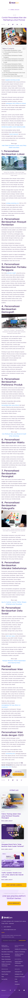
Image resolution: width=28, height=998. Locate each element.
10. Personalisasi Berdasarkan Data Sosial (14, 72)
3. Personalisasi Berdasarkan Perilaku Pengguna (12, 56)
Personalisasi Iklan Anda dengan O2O (13, 76)
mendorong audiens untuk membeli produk (13, 126)
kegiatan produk (12, 80)
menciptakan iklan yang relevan (10, 405)
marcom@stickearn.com (10, 929)
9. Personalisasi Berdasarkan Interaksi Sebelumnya (13, 70)
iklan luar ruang (10, 636)
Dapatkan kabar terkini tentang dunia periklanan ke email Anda (11, 936)
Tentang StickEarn (6, 971)
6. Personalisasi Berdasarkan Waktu (12, 64)
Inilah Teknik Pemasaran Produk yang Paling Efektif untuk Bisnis (14, 146)
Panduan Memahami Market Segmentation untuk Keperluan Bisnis (14, 661)
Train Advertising (5, 956)
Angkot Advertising (6, 961)
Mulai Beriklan (14, 903)
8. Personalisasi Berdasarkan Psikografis (13, 67)
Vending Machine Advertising (19, 955)
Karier (16, 981)
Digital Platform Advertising (19, 962)
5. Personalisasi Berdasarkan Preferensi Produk (13, 61)
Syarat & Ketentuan (20, 976)
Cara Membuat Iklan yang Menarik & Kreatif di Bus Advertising (14, 435)
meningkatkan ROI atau (10, 706)
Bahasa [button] (3, 990)
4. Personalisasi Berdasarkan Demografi (13, 59)
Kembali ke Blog (14, 9)
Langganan (22, 940)
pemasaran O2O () (16, 103)
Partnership (4, 979)
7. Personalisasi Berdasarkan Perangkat (13, 65)
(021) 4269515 (7, 926)
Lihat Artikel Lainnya (14, 885)
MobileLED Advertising (21, 949)
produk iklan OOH (6, 767)
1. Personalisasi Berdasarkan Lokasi (12, 50)
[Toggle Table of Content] (23, 48)
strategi (12, 203)
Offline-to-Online (19, 965)
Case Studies (4, 974)
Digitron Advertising (20, 951)
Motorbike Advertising (7, 951)
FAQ (16, 979)
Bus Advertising (5, 954)
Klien (2, 976)
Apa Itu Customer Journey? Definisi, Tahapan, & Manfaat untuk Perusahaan (14, 603)
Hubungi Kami (18, 971)
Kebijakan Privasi (19, 974)
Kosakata (17, 984)
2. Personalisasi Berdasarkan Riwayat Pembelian (12, 53)
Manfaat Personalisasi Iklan (10, 74)
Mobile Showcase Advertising (5, 965)
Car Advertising (5, 949)
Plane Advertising (5, 959)
